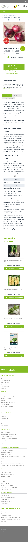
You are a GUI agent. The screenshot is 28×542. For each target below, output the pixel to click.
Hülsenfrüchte (4, 420)
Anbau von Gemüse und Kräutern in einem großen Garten (13, 457)
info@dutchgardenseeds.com (8, 402)
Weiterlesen (7, 88)
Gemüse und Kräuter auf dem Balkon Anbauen (12, 463)
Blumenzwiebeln (5, 495)
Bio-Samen (12, 15)
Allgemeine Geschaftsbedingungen (9, 438)
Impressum (3, 442)
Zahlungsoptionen (5, 432)
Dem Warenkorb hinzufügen (16, 67)
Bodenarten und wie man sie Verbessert (10, 519)
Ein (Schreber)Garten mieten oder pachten (11, 517)
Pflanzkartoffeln (5, 503)
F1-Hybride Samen (5, 380)
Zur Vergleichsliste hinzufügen (11, 73)
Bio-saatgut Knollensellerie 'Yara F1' (13, 261)
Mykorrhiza (4, 505)
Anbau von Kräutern (6, 454)
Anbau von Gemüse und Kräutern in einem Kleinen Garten (13, 461)
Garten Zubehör (5, 499)
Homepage (4, 15)
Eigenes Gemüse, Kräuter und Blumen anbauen (12, 465)
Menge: (5, 62)
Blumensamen (4, 425)
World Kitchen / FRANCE (6, 501)
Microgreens (4, 388)
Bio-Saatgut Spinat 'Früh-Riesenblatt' (11, 348)
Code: (5, 53)
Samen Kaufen (4, 378)
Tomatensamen (5, 423)
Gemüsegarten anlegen (6, 512)
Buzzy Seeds (4, 384)
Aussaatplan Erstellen (6, 523)
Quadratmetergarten (6, 515)
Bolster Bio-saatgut (5, 382)
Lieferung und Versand (6, 440)
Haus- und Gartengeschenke (8, 497)
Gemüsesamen (4, 422)
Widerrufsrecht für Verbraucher (8, 434)
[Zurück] (8, 20)
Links (2, 443)
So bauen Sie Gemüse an (7, 450)
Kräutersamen (4, 418)
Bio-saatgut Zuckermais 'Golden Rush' (13, 290)
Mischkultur (4, 521)
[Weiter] (19, 20)
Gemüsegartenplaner (6, 513)
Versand (22, 57)
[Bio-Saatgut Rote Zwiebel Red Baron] (14, 33)
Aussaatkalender (5, 386)
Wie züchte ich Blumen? (6, 452)
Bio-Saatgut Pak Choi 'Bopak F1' (13, 318)
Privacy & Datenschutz (6, 436)
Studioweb (3, 529)
